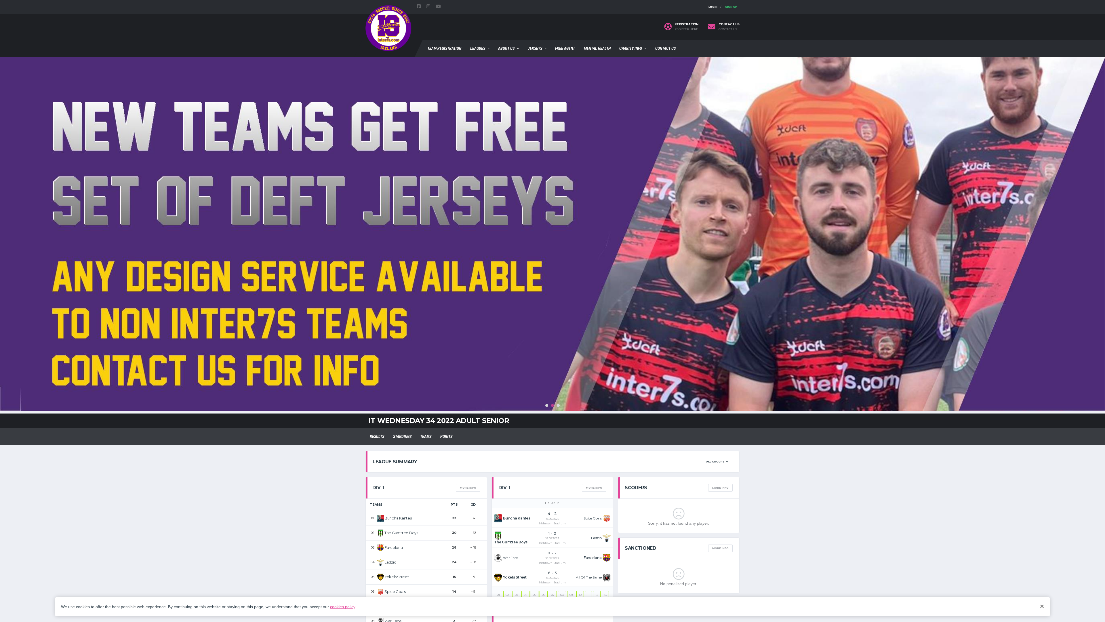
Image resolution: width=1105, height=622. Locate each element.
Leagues (477, 48)
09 (571, 595)
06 (543, 595)
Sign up (731, 6)
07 (553, 595)
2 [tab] (552, 405)
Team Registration (444, 48)
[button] (717, 461)
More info (468, 487)
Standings (402, 436)
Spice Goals (395, 591)
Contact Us (665, 48)
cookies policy (342, 606)
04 (525, 595)
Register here (686, 29)
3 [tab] (558, 405)
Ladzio (390, 562)
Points (446, 436)
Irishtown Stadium (552, 523)
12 (596, 595)
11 (588, 595)
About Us (506, 48)
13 (605, 595)
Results (377, 436)
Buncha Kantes (398, 518)
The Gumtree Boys (401, 532)
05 (534, 595)
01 (498, 595)
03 (516, 595)
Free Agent (565, 48)
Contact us (728, 29)
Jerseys (535, 48)
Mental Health (597, 48)
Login (712, 6)
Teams (425, 436)
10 (580, 595)
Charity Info (630, 48)
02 (507, 595)
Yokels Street (396, 576)
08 (562, 595)
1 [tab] (546, 405)
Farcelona (393, 547)
